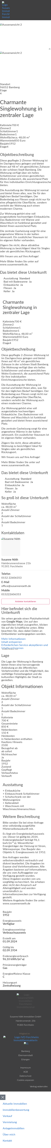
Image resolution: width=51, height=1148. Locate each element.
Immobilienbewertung (16, 1110)
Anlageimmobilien (13, 1128)
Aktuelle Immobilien (15, 1103)
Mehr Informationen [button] (13, 639)
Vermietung (10, 1122)
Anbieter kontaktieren (25, 601)
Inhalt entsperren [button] (11, 642)
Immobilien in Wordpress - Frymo (10, 649)
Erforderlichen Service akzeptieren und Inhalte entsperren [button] (24, 647)
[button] (48, 2)
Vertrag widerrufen (39, 1086)
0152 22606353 (11, 577)
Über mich (9, 1134)
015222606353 (11, 594)
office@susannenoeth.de (16, 586)
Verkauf (7, 1116)
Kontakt (7, 1140)
